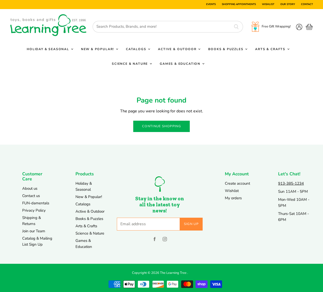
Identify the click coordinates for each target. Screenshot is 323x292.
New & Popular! (98, 49)
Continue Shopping (161, 126)
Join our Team (33, 231)
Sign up (191, 224)
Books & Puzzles (226, 49)
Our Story (287, 4)
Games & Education (181, 64)
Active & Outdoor (178, 49)
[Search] (236, 27)
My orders (233, 198)
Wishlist (268, 4)
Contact (307, 4)
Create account (237, 183)
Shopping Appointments (239, 4)
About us (29, 188)
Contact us (31, 195)
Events (211, 4)
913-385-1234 (291, 183)
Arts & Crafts (270, 49)
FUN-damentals (35, 203)
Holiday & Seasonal (48, 49)
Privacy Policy (34, 210)
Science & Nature (130, 64)
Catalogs (136, 49)
